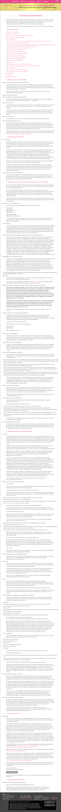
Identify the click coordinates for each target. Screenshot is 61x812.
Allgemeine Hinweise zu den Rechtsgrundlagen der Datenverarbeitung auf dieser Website (29, 41)
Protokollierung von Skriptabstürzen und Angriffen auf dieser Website (24, 66)
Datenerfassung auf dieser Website (14, 60)
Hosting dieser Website (11, 34)
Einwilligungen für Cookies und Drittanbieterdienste (20, 64)
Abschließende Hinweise (11, 76)
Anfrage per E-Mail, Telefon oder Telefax (17, 69)
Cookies (10, 62)
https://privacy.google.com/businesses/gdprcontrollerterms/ (30, 745)
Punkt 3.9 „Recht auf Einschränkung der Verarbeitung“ (19, 133)
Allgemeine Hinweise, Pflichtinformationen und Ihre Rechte (19, 35)
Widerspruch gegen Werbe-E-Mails (17, 58)
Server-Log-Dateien (12, 67)
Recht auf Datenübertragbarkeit (15, 49)
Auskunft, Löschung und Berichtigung (17, 51)
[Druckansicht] (59, 1)
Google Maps (9, 75)
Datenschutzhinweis (25, 807)
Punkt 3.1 (30, 100)
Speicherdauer (11, 39)
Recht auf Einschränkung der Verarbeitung (18, 53)
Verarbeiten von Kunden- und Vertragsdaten (18, 71)
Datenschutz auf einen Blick (12, 32)
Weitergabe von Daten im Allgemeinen (18, 56)
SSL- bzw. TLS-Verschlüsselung (16, 55)
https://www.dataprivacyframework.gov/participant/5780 (19, 760)
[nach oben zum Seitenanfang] (58, 635)
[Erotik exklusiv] (9, 5)
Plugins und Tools (10, 73)
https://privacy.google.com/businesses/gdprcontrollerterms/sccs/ (21, 747)
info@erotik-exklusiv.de (35, 281)
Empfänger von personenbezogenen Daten (18, 43)
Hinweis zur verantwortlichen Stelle (16, 37)
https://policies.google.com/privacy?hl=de (15, 750)
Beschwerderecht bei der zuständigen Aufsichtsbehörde (21, 48)
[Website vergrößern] (57, 1)
